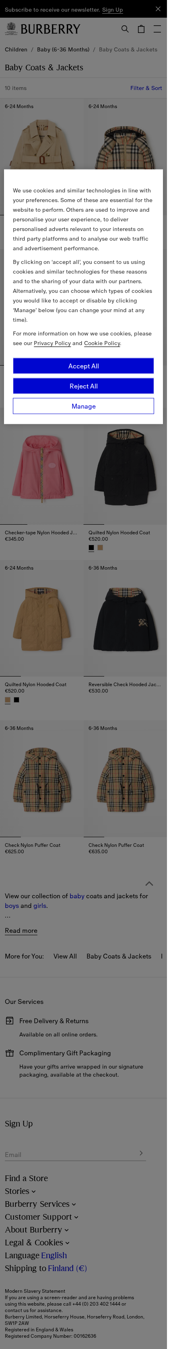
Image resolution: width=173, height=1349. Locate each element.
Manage (84, 406)
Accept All (83, 365)
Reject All (84, 385)
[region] (83, 296)
